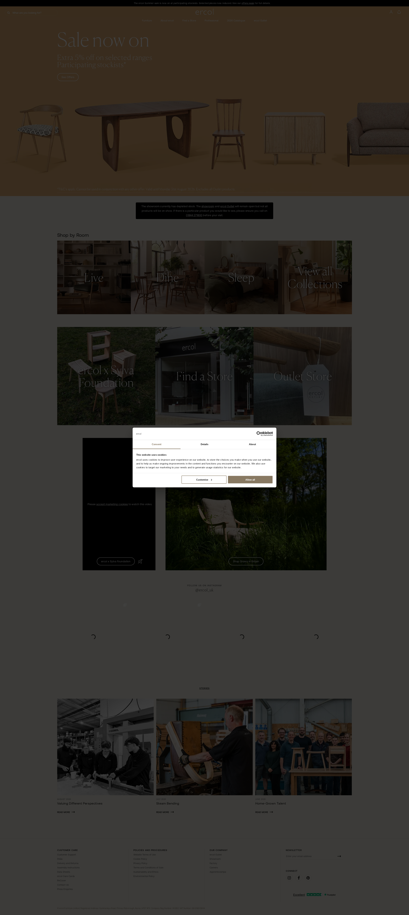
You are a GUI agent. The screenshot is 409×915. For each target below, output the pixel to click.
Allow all (250, 479)
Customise (202, 479)
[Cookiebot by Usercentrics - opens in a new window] (259, 433)
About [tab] (252, 444)
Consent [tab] (156, 444)
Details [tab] (204, 444)
